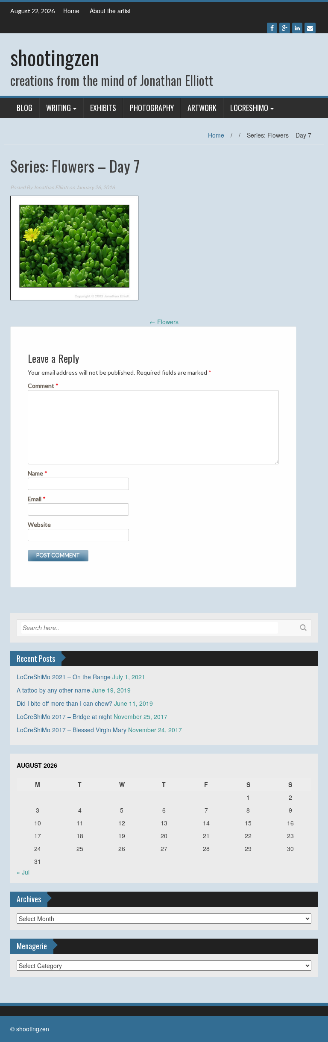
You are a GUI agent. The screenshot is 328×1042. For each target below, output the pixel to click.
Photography (152, 107)
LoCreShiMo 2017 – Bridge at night (64, 716)
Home (71, 10)
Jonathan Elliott (50, 187)
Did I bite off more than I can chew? (64, 703)
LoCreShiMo (249, 107)
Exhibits (103, 107)
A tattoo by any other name (53, 690)
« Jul (23, 872)
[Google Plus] (284, 28)
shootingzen (54, 57)
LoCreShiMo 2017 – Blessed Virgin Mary (71, 729)
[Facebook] (272, 28)
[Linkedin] (297, 28)
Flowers (164, 321)
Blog (24, 107)
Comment (43, 385)
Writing (58, 107)
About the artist (110, 10)
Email (37, 498)
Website (39, 524)
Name (37, 473)
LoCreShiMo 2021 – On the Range (64, 676)
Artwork (202, 107)
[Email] (310, 28)
